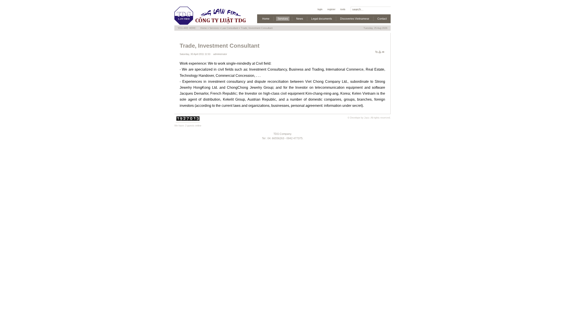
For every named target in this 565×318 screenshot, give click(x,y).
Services (214, 28)
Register (331, 9)
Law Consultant (230, 28)
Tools (342, 9)
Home (203, 28)
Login (320, 9)
